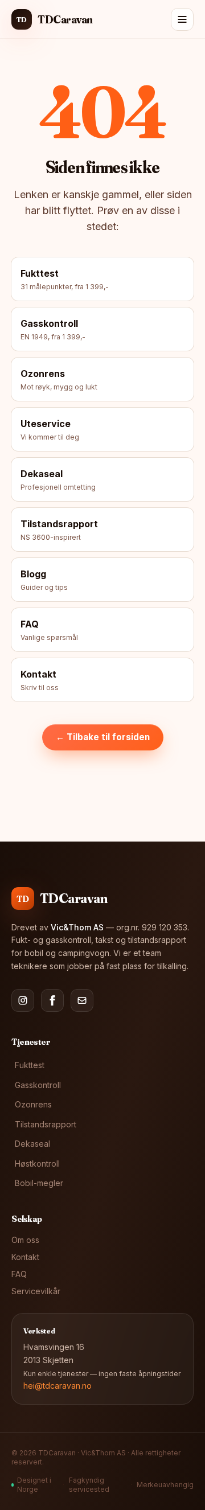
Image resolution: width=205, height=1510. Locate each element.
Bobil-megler (39, 1183)
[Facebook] (52, 1000)
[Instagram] (22, 1000)
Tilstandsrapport (45, 1124)
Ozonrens (33, 1104)
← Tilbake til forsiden (103, 737)
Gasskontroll (38, 1085)
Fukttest (29, 1065)
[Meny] (182, 19)
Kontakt (25, 1257)
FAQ (19, 1274)
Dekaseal (32, 1143)
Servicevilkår (35, 1291)
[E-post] (82, 1000)
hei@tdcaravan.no (57, 1385)
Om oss (25, 1240)
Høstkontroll (37, 1163)
